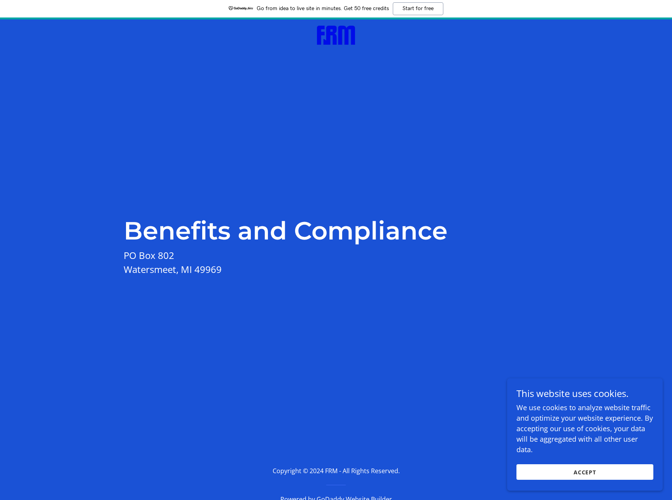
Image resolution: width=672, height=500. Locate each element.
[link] (336, 34)
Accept (585, 472)
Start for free (418, 8)
